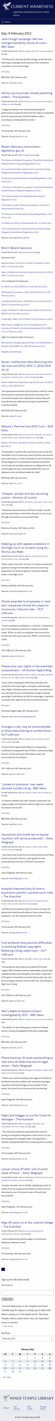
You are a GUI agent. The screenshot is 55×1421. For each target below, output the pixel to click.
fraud (47, 739)
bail (33, 51)
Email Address (7, 1285)
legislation (28, 155)
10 (35, 1361)
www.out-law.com (17, 656)
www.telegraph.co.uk (18, 878)
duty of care (29, 434)
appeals (27, 51)
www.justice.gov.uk (17, 533)
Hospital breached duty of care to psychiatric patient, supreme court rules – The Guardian (27, 893)
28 (13, 1371)
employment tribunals (33, 374)
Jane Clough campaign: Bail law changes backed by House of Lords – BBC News (24, 43)
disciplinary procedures (33, 1177)
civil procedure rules (40, 556)
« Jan (3, 1377)
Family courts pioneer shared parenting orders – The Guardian (26, 95)
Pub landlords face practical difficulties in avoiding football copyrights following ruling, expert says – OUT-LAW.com (26, 948)
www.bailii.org (15, 351)
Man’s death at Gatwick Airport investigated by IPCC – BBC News (22, 1013)
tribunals (5, 620)
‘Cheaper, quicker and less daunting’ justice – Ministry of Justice (25, 495)
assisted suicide (30, 792)
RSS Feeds (30, 1407)
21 (13, 1368)
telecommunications (9, 1073)
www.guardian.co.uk (18, 136)
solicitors (22, 1180)
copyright (28, 959)
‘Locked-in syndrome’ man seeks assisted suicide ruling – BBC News (23, 786)
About (6, 1408)
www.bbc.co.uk (15, 83)
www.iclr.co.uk (15, 416)
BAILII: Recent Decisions (16, 248)
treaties (28, 677)
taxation (9, 742)
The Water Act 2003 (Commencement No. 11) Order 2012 (26, 223)
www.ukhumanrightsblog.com (22, 716)
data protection (38, 739)
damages (41, 674)
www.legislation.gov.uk (19, 237)
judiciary (16, 1234)
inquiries (27, 847)
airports (34, 674)
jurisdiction (47, 374)
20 (5, 1368)
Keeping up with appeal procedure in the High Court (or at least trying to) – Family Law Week (25, 548)
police (41, 1019)
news (41, 51)
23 (27, 1368)
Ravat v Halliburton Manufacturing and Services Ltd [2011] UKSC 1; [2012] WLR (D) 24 (26, 366)
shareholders (44, 617)
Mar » (9, 1377)
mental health (7, 437)
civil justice (38, 502)
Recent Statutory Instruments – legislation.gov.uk (21, 148)
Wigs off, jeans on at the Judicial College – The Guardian (27, 1224)
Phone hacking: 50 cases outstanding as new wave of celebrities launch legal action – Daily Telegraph (27, 1062)
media (34, 847)
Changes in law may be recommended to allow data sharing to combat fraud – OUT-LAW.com (27, 731)
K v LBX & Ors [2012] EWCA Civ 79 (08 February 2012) (24, 286)
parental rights (46, 101)
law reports (29, 252)
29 (20, 1371)
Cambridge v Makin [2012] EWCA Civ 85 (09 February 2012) (27, 319)
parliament (48, 51)
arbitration (28, 502)
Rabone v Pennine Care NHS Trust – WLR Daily (27, 428)
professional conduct (9, 1180)
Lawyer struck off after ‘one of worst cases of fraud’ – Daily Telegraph (24, 1171)
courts (3, 559)
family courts (29, 101)
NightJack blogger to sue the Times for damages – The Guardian (26, 1117)
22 (20, 1368)
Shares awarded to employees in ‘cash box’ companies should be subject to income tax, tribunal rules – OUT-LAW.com (26, 607)
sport (46, 959)
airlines (27, 674)
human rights (14, 677)
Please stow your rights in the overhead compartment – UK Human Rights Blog (26, 668)
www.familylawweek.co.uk (20, 591)
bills (37, 51)
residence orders (8, 104)
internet (15, 1126)
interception (37, 1070)
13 (5, 1364)
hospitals (38, 434)
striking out (47, 792)
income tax (28, 617)
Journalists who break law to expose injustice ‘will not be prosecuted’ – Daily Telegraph (27, 838)
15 (20, 1364)
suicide (21, 437)
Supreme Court (17, 377)
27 (5, 1371)
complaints (28, 1019)
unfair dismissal (30, 377)
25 (42, 1368)
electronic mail (38, 1123)
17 (35, 1364)
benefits (27, 739)
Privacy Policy (43, 1407)
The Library (16, 1407)
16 (27, 1364)
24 (35, 1368)
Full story (5, 71)
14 (13, 1364)
